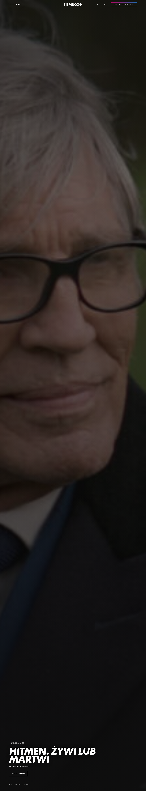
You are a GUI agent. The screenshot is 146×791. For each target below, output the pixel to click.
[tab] (92, 785)
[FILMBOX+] (73, 4)
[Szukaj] (98, 4)
